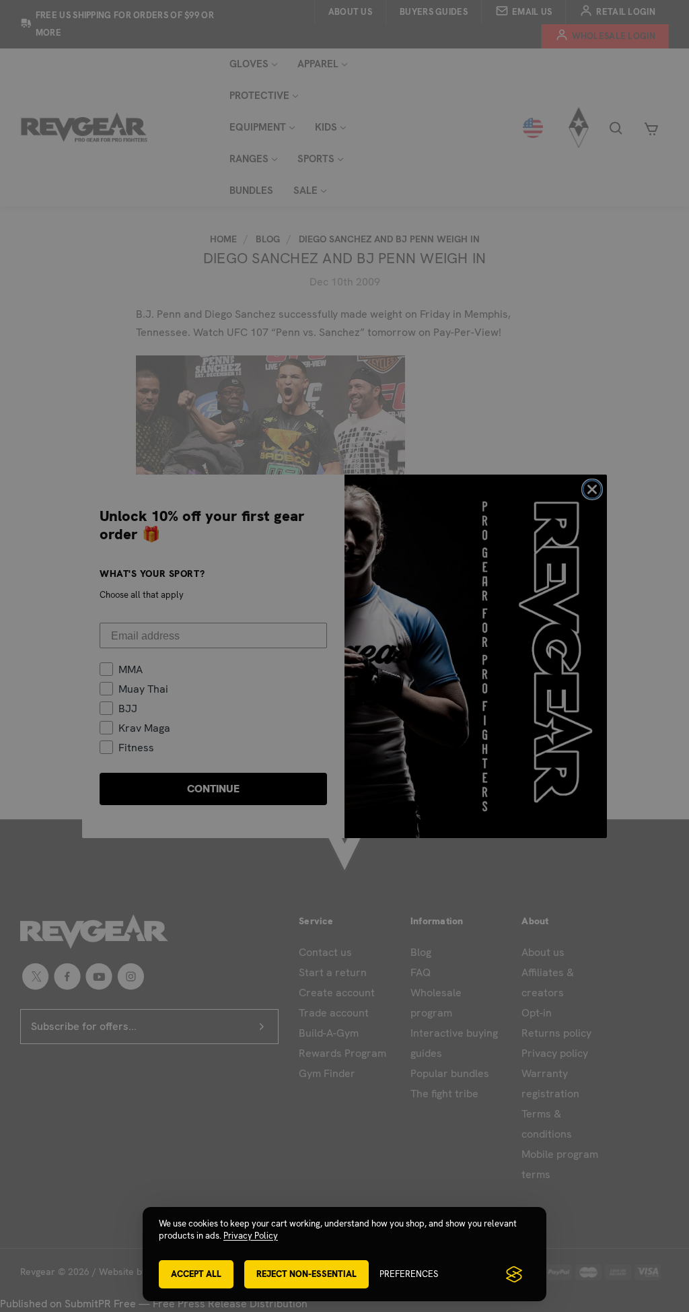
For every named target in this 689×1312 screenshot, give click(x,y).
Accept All (196, 1274)
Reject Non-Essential (306, 1274)
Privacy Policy (250, 1235)
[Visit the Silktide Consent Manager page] (514, 1274)
